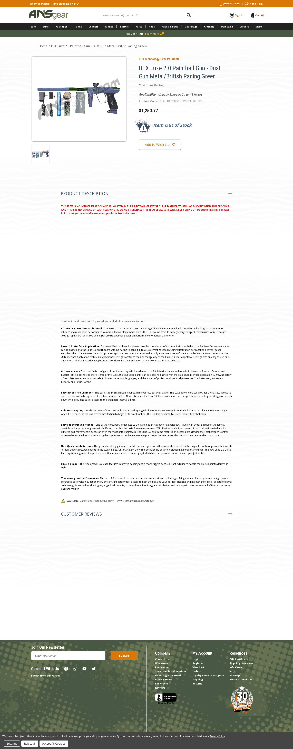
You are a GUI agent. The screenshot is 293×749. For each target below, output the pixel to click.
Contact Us (162, 659)
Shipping (197, 679)
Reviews (160, 687)
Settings (12, 743)
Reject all (29, 743)
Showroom (161, 683)
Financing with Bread (168, 675)
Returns (197, 683)
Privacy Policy (163, 679)
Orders (196, 671)
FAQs (233, 671)
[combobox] (146, 15)
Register (197, 663)
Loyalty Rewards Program (208, 675)
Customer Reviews (81, 514)
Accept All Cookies (53, 743)
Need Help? (256, 3)
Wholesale (161, 663)
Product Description (84, 193)
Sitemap (235, 675)
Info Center (236, 667)
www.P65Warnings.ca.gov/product (135, 500)
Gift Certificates (240, 659)
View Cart (198, 667)
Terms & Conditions (242, 679)
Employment (163, 667)
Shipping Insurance (241, 663)
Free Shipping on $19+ (66, 3)
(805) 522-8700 (231, 3)
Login (195, 659)
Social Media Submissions (170, 671)
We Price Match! (40, 3)
